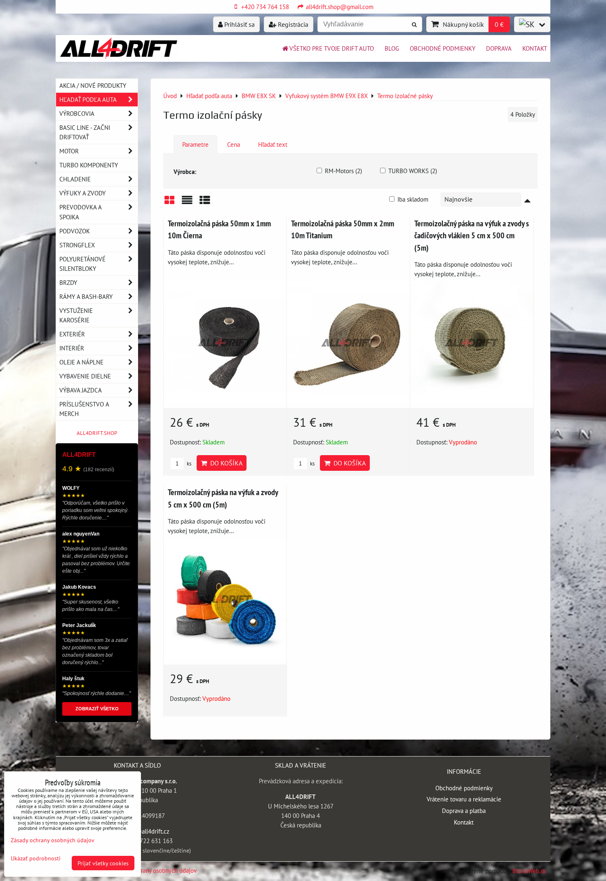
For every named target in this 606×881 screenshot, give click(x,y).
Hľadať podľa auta (88, 99)
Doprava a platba (464, 810)
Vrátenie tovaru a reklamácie (464, 799)
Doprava (499, 48)
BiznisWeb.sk (529, 871)
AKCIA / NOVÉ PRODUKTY (92, 85)
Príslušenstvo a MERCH (84, 409)
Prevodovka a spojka (80, 212)
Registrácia (292, 24)
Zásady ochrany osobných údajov (154, 870)
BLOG (392, 48)
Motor (69, 151)
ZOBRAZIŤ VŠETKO (97, 708)
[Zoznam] (187, 203)
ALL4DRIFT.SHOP (97, 433)
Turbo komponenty (88, 165)
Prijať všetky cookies (103, 863)
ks (188, 463)
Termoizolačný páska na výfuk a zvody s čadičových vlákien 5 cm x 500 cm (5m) (471, 235)
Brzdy (68, 282)
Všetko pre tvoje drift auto (331, 48)
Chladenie (75, 179)
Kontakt (534, 48)
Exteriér (72, 334)
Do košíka (224, 463)
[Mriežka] (169, 203)
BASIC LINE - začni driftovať (84, 132)
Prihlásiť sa (239, 24)
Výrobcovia (76, 113)
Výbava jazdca (80, 390)
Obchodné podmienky (442, 48)
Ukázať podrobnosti (36, 858)
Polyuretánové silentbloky (82, 264)
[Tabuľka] (205, 203)
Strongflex (77, 245)
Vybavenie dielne (85, 376)
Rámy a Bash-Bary (86, 296)
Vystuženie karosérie (76, 315)
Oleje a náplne (81, 362)
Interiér (71, 348)
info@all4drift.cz (147, 831)
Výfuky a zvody (82, 193)
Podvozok (74, 231)
